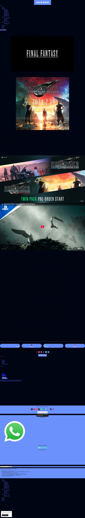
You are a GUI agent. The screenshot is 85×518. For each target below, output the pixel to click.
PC (2, 24)
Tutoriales (3, 25)
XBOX (3, 16)
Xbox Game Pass (6, 21)
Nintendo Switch (6, 23)
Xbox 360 (5, 20)
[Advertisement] (29, 458)
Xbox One (5, 19)
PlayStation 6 (6, 9)
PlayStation (4, 481)
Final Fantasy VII (4, 378)
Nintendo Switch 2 (7, 495)
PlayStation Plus (6, 14)
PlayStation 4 (6, 11)
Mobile (3, 26)
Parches (3, 28)
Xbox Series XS (6, 18)
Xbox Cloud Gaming (7, 17)
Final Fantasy (4, 377)
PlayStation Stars (6, 488)
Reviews (3, 27)
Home (3, 7)
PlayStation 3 (6, 12)
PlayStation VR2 (6, 13)
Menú (1, 5)
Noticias (3, 374)
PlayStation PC (6, 15)
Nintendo (3, 22)
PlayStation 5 (6, 10)
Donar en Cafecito (5, 515)
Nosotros (12, 516)
